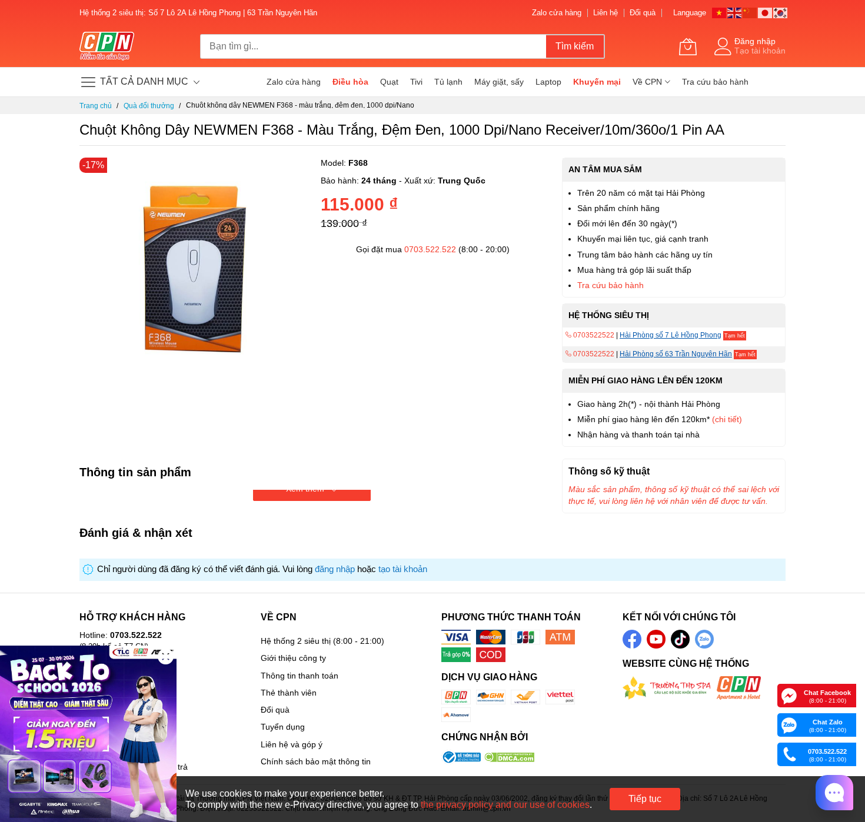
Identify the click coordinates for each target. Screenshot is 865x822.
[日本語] (765, 12)
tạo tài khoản (402, 569)
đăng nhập (335, 569)
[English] (735, 12)
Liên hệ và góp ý (291, 744)
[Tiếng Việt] (719, 12)
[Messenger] (789, 695)
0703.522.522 (430, 249)
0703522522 (592, 335)
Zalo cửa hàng (556, 12)
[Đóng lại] (166, 656)
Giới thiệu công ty (293, 658)
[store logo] (106, 46)
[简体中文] (750, 12)
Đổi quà (643, 12)
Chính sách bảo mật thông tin (316, 761)
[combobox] (373, 46)
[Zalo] (789, 724)
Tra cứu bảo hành (610, 285)
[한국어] (781, 12)
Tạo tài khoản (760, 50)
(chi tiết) (727, 419)
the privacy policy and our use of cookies (505, 805)
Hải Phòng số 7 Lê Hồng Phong (670, 335)
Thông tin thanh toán (299, 675)
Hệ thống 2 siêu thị (296, 641)
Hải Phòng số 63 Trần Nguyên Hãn (676, 354)
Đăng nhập (755, 41)
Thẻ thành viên (289, 692)
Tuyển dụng (283, 726)
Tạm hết (734, 336)
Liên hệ (605, 12)
